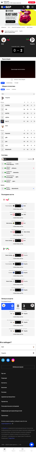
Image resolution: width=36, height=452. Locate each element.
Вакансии (4, 387)
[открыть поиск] (24, 7)
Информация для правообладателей (11, 411)
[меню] (33, 7)
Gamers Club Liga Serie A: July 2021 (18, 27)
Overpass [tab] (14, 89)
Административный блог (8, 397)
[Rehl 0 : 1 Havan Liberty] (7, 39)
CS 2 (9, 27)
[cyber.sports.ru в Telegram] (3, 361)
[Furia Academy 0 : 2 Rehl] (9, 39)
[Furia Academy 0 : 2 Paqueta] (28, 39)
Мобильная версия (18, 367)
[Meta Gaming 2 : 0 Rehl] (8, 40)
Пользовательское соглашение (10, 406)
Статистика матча (18, 209)
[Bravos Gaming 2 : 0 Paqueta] (8, 249)
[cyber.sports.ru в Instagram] (13, 361)
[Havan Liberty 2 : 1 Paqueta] (6, 249)
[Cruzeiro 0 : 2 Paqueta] (7, 248)
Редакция (4, 378)
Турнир (16, 83)
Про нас (3, 373)
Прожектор (4, 401)
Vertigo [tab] (8, 89)
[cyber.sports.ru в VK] (8, 361)
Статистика (9, 83)
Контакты (4, 382)
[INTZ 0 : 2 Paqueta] (26, 39)
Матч (2, 83)
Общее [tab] (2, 89)
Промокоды (4, 415)
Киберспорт (3, 27)
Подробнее (11, 438)
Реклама (3, 392)
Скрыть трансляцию (19, 79)
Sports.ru (5, 428)
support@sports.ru (6, 423)
